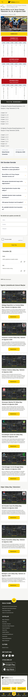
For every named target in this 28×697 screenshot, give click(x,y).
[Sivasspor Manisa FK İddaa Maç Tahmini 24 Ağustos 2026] (14, 394)
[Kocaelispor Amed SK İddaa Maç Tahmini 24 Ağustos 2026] (14, 426)
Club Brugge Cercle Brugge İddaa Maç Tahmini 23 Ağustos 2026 (12, 468)
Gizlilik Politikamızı (18, 683)
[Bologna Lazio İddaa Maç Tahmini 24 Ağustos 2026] (14, 565)
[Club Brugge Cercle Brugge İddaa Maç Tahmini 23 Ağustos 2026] (14, 458)
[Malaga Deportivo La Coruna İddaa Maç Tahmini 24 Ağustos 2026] (14, 296)
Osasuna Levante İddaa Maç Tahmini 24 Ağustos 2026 (13, 338)
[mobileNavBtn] (3, 2)
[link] (17, 2)
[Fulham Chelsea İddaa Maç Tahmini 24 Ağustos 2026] (14, 361)
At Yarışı (3, 6)
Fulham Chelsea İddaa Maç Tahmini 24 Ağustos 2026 (13, 371)
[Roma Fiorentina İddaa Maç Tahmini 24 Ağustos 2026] (14, 531)
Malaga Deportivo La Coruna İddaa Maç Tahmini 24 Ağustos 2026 (13, 306)
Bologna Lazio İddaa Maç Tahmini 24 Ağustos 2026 (13, 574)
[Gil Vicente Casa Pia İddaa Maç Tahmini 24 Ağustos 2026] (14, 497)
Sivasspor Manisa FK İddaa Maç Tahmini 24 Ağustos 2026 (12, 403)
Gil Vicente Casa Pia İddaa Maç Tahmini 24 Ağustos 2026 (12, 507)
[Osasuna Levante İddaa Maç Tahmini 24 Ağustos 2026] (14, 329)
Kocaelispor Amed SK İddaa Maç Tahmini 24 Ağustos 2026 (12, 435)
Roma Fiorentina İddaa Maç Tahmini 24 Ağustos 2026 (13, 541)
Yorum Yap (14, 245)
